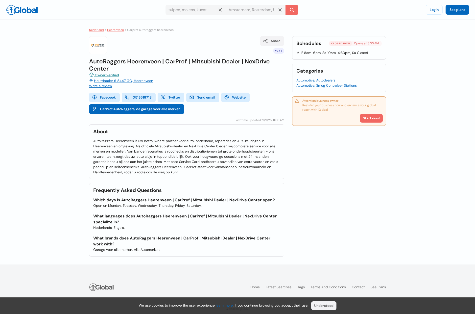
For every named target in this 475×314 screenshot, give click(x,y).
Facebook (108, 97)
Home (255, 287)
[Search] (291, 10)
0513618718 (142, 97)
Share (275, 41)
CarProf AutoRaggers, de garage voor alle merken (140, 109)
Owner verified (106, 75)
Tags (301, 287)
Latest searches (278, 287)
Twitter (174, 97)
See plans (457, 9)
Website (239, 97)
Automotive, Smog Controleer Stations (326, 85)
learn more (224, 305)
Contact (358, 287)
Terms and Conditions (328, 287)
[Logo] (22, 10)
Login (434, 9)
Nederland (96, 30)
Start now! (371, 118)
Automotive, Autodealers (315, 80)
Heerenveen (115, 30)
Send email (206, 97)
